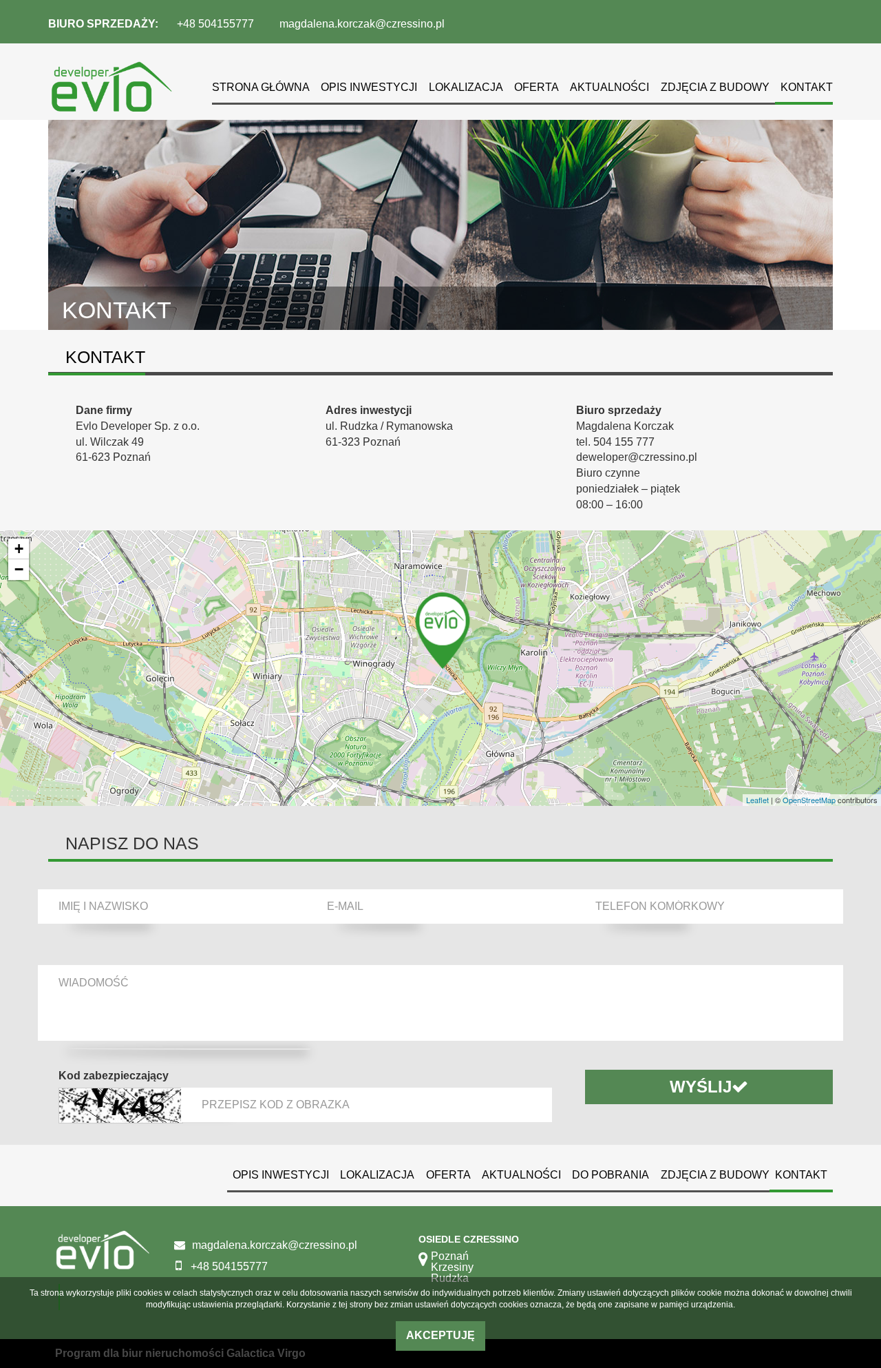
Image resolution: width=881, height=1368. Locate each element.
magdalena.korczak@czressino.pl (362, 24)
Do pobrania (610, 1175)
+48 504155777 (215, 24)
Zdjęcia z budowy (715, 87)
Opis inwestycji (369, 87)
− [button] (18, 569)
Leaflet (757, 799)
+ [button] (18, 548)
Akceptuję (440, 1335)
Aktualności (609, 87)
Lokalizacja (466, 87)
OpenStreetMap (809, 799)
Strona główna (261, 87)
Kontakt (807, 87)
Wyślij (701, 1086)
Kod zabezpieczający (114, 1075)
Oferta (536, 87)
